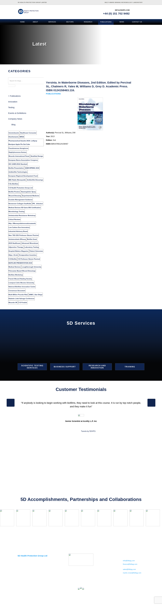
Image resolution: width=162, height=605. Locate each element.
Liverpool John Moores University (21, 283)
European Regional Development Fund (23, 176)
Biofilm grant (32, 239)
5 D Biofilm (12, 259)
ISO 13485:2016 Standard (17, 164)
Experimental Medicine (30, 196)
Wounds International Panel (18, 156)
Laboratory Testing (31, 247)
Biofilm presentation (16, 168)
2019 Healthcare (14, 243)
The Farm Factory (141, 603)
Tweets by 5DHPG (88, 431)
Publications (15, 96)
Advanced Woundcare (30, 243)
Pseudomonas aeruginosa (18, 148)
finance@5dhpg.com (130, 564)
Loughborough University (31, 267)
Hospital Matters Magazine (18, 251)
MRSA (22, 137)
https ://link (13, 255)
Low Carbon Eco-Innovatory (19, 227)
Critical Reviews (14, 219)
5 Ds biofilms (13, 184)
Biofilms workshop (15, 275)
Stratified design (37, 156)
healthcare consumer (28, 133)
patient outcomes (36, 251)
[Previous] (11, 403)
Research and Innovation (97, 367)
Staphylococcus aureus (17, 152)
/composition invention (28, 255)
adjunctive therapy (15, 247)
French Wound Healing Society (20, 279)
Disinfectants (13, 137)
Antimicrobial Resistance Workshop (21, 215)
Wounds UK (12, 302)
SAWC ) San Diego (35, 294)
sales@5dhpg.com (129, 569)
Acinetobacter (13, 133)
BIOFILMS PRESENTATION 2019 (20, 263)
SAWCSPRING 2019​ (32, 168)
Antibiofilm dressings (35, 180)
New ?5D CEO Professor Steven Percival (23, 235)
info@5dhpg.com (122, 10)
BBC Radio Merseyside (17, 180)
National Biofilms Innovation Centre (21, 287)
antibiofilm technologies (17, 172)
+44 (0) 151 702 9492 (116, 13)
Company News (15, 119)
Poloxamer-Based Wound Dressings (22, 271)
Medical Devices (14, 267)
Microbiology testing (16, 211)
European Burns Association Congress (23, 160)
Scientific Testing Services (32, 367)
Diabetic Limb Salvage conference (21, 298)
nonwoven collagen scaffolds (19, 203)
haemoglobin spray (28, 192)
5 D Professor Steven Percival (29, 259)
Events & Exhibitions (17, 113)
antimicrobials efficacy (17, 239)
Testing (11, 107)
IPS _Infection (37, 203)
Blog (13, 125)
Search (11, 86)
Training (130, 367)
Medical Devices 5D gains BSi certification (24, 207)
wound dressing (14, 196)
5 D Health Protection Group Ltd (20, 188)
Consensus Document (16, 291)
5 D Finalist (23, 302)
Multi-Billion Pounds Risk (18, 294)
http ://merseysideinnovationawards (22, 223)
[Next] (151, 403)
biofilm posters (14, 192)
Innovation (12, 102)
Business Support (65, 367)
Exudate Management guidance (20, 200)
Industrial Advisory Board (18, 231)
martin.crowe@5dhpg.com (132, 573)
